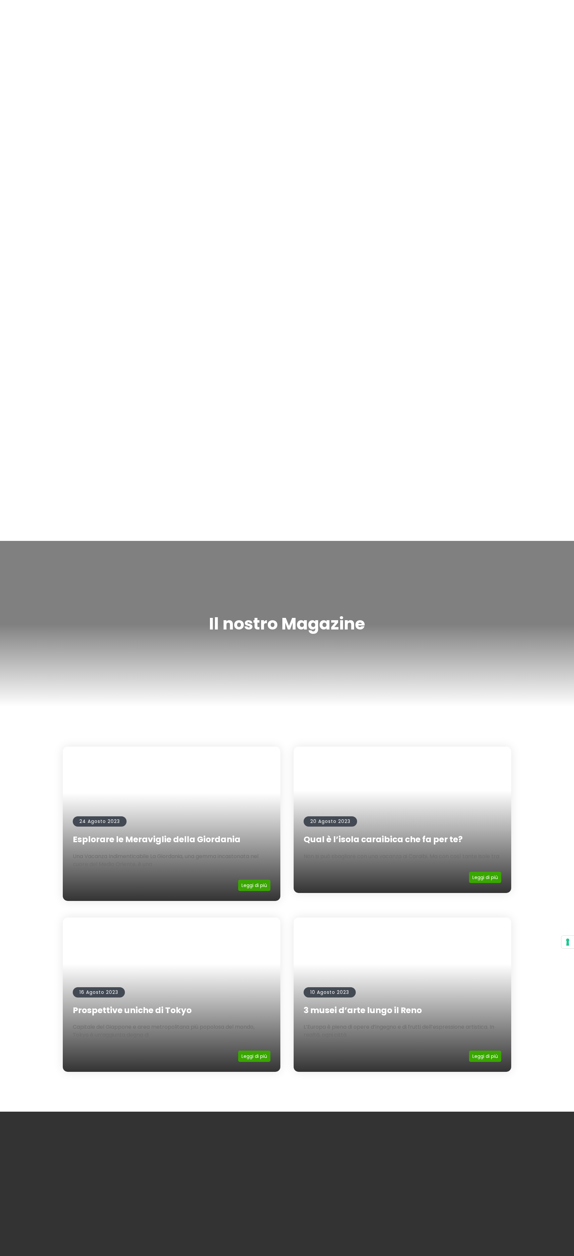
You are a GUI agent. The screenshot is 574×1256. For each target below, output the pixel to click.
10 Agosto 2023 (329, 992)
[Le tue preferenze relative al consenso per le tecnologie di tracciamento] (567, 942)
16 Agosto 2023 (98, 992)
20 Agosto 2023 (330, 821)
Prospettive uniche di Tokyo (132, 1010)
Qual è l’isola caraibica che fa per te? (383, 839)
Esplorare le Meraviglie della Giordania (156, 839)
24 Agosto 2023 (99, 821)
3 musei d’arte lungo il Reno (363, 1010)
